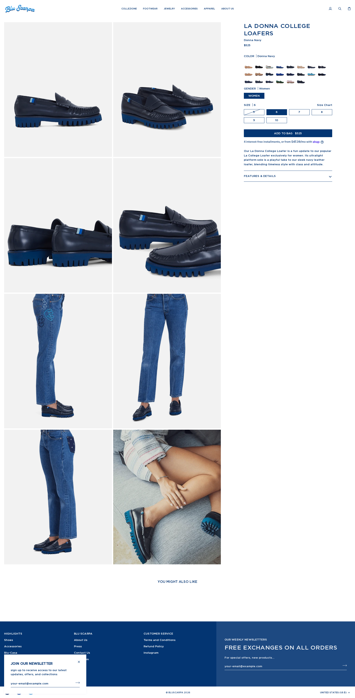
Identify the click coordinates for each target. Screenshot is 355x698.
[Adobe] (301, 64)
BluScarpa (175, 692)
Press (78, 646)
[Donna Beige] (259, 71)
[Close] (80, 660)
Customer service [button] (158, 633)
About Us (80, 639)
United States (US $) (333, 692)
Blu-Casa (10, 652)
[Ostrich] (259, 78)
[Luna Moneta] (259, 64)
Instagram (151, 652)
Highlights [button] (13, 633)
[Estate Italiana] (270, 64)
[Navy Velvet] (322, 71)
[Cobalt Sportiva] (280, 71)
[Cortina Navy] (301, 71)
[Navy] (322, 64)
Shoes (8, 639)
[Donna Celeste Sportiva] (312, 71)
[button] (129, 8)
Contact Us (82, 652)
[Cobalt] (280, 64)
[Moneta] (249, 64)
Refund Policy (154, 646)
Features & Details (260, 175)
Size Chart (324, 104)
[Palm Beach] (312, 64)
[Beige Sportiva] (249, 71)
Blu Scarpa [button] (83, 633)
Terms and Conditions (159, 639)
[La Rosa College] (291, 78)
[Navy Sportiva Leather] (291, 64)
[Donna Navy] (270, 71)
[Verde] (280, 78)
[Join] (76, 683)
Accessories (13, 646)
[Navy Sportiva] (291, 71)
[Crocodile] (249, 78)
